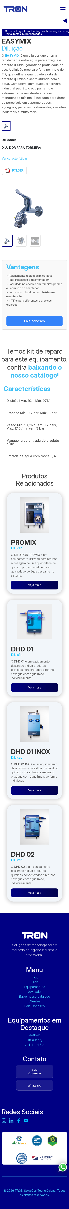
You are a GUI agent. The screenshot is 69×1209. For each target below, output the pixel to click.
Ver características (14, 158)
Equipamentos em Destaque (34, 1024)
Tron (34, 982)
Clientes (34, 1001)
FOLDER (18, 170)
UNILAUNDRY (34, 1040)
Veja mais (34, 585)
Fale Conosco (34, 1006)
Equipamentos (34, 987)
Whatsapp (35, 1085)
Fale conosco (34, 321)
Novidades (34, 991)
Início (34, 977)
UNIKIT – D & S (34, 1045)
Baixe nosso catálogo (34, 996)
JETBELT (34, 1035)
